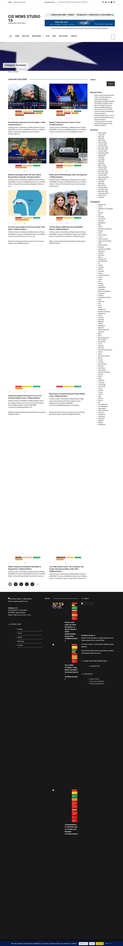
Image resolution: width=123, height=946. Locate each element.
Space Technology (104, 372)
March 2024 (102, 185)
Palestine (101, 348)
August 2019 (102, 195)
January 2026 (102, 145)
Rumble (19, 637)
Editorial (100, 253)
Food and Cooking (103, 275)
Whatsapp (20, 641)
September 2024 (103, 177)
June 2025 (101, 159)
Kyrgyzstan (101, 313)
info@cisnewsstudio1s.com (21, 615)
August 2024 (102, 179)
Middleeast (101, 325)
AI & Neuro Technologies (105, 208)
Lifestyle (60, 113)
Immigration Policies (104, 297)
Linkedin (19, 629)
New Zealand (102, 340)
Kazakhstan (102, 309)
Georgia (100, 283)
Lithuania (101, 319)
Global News (102, 287)
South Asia (101, 368)
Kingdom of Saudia (104, 311)
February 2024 (102, 187)
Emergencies (102, 259)
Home (17, 36)
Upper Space (102, 408)
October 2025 (102, 151)
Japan (100, 307)
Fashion (100, 269)
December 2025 (103, 147)
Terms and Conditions (97, 681)
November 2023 (103, 191)
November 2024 (103, 173)
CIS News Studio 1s (24, 18)
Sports (100, 376)
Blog (48, 36)
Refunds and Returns (97, 684)
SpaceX (100, 374)
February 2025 (102, 167)
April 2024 (101, 183)
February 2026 (102, 143)
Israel (100, 305)
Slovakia (100, 366)
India (99, 299)
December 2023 (103, 189)
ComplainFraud (95, 666)
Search (93, 80)
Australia (101, 217)
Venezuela (101, 416)
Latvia (100, 315)
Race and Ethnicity (104, 356)
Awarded (101, 221)
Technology (101, 384)
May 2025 (101, 161)
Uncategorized (102, 404)
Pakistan (101, 346)
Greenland (101, 289)
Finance (100, 273)
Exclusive (19, 113)
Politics (68, 113)
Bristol (100, 227)
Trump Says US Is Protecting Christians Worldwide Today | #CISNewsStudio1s (103, 123)
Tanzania (101, 382)
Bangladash (102, 223)
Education (101, 255)
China (100, 233)
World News (36, 36)
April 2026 (101, 139)
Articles (19, 111)
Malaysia (101, 321)
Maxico (100, 323)
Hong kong (101, 293)
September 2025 (103, 153)
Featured (101, 271)
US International (29, 113)
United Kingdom (103, 406)
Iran (99, 303)
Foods (100, 277)
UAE (99, 396)
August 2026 (102, 133)
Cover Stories (28, 111)
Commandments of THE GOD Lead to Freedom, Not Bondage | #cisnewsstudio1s (104, 111)
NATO (100, 334)
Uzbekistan (101, 414)
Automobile (101, 219)
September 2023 (103, 193)
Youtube (20, 645)
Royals (60, 219)
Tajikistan (101, 380)
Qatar (100, 354)
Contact (74, 36)
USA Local (25, 36)
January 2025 (102, 169)
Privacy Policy (94, 679)
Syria (99, 378)
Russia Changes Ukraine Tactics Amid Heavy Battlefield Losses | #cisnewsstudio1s (104, 117)
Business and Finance (105, 229)
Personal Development (105, 350)
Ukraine (100, 398)
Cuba (99, 243)
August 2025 (102, 155)
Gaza (99, 281)
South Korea (102, 370)
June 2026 (101, 135)
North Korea (102, 342)
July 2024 (101, 181)
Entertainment (39, 111)
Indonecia (101, 301)
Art (99, 210)
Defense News (28, 557)
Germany (101, 285)
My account (63, 36)
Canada (100, 231)
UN (99, 402)
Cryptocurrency (103, 239)
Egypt (100, 257)
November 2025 (103, 149)
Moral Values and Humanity (74, 805)
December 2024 (103, 171)
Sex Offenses (102, 364)
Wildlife (39, 113)
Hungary (100, 295)
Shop (54, 36)
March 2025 (102, 165)
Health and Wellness (22, 219)
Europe (100, 265)
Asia (99, 215)
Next (38, 584)
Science (100, 362)
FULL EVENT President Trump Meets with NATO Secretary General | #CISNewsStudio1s (103, 105)
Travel (100, 388)
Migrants (101, 327)
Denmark (101, 247)
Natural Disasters (21, 167)
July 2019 (101, 197)
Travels (100, 390)
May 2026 (101, 137)
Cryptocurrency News (105, 241)
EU (99, 263)
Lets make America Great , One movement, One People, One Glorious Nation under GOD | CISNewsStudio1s (66, 569)
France (100, 279)
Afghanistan (102, 204)
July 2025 (101, 157)
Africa (100, 206)
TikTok (19, 633)
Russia (100, 360)
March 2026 (102, 141)
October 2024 (102, 175)
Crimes (100, 237)
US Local (75, 113)
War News (19, 388)
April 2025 (101, 163)
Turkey (100, 392)
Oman (100, 344)
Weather (100, 420)
